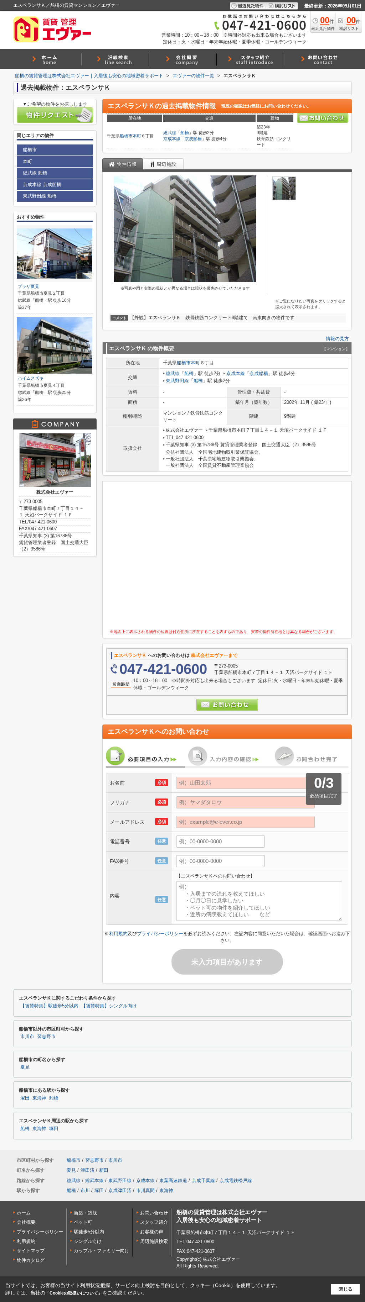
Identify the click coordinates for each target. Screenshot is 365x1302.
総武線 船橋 (35, 172)
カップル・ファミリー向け (101, 1250)
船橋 (184, 132)
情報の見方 (337, 338)
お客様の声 (151, 1231)
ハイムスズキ (30, 378)
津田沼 (87, 1170)
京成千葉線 (203, 1180)
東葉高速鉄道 (173, 1180)
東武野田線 (177, 380)
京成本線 (171, 138)
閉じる (346, 1289)
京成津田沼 (120, 1190)
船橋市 (126, 135)
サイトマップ (31, 1250)
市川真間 (145, 1190)
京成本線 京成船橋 (42, 184)
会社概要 (26, 1222)
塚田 (25, 1098)
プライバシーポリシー (160, 933)
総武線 (169, 132)
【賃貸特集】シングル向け (109, 1005)
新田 (103, 1170)
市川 (85, 1190)
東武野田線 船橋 (40, 196)
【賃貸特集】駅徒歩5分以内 (49, 1005)
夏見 (25, 1067)
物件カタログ (31, 1260)
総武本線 (94, 1180)
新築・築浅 (85, 1213)
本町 (137, 135)
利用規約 (118, 933)
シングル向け (88, 1241)
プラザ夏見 (28, 286)
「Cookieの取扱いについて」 (73, 1293)
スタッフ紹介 (154, 1222)
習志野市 (46, 1036)
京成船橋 (193, 138)
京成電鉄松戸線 (236, 1180)
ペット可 (83, 1222)
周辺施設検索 (154, 1241)
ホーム (24, 1213)
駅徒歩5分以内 (89, 1231)
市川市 (27, 1036)
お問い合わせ (154, 1213)
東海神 (39, 1098)
